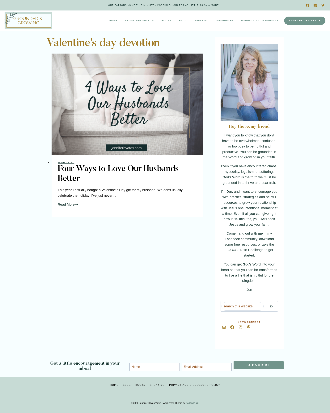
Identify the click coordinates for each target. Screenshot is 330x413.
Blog (183, 20)
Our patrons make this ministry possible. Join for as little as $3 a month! (165, 5)
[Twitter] (322, 5)
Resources (225, 20)
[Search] (271, 306)
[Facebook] (307, 5)
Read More (68, 204)
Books (166, 20)
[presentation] (127, 104)
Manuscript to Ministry (259, 20)
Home (113, 20)
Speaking (202, 20)
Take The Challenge (305, 20)
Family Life (66, 162)
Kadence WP (192, 403)
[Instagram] (315, 5)
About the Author (139, 20)
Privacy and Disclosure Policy (194, 385)
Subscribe (259, 365)
